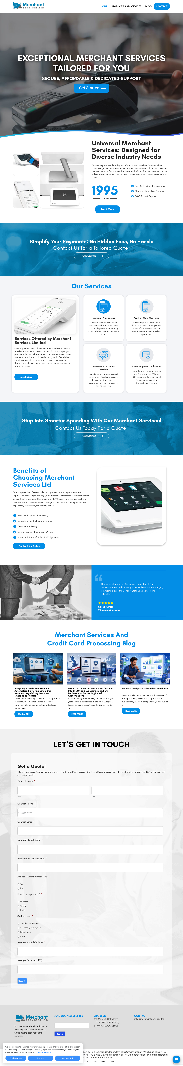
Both (22, 910)
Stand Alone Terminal (29, 923)
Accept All (67, 1058)
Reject (40, 1058)
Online (23, 906)
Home (104, 6)
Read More (23, 714)
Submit (22, 981)
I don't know (25, 932)
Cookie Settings (90, 1062)
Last (94, 796)
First (19, 796)
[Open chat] (176, 1059)
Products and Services (126, 6)
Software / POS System (30, 928)
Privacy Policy (44, 1052)
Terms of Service (107, 1062)
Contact (162, 6)
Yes (21, 884)
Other (23, 936)
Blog (148, 6)
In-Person (24, 901)
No (21, 888)
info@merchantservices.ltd (149, 1018)
